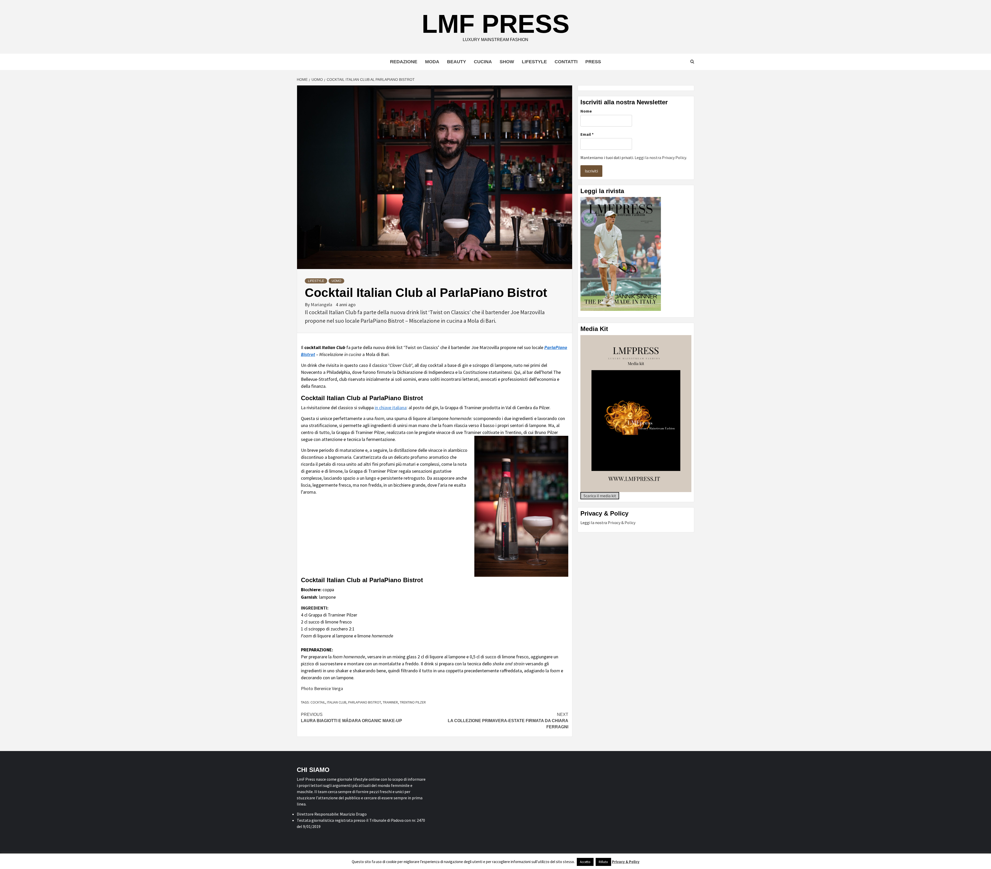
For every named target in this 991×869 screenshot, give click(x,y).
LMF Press (496, 23)
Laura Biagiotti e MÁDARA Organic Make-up (351, 717)
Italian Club (336, 702)
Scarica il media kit (600, 495)
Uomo (336, 281)
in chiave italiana (390, 407)
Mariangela (322, 304)
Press (593, 61)
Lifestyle (534, 61)
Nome (586, 111)
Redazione (403, 61)
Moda (432, 61)
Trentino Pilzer (413, 702)
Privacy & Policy (621, 522)
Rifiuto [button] (603, 862)
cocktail (317, 702)
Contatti (566, 61)
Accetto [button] (585, 862)
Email (587, 134)
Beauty (456, 61)
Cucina (483, 61)
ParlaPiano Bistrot (364, 702)
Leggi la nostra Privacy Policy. (661, 157)
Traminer (390, 702)
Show (507, 61)
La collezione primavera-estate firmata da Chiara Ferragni (508, 720)
